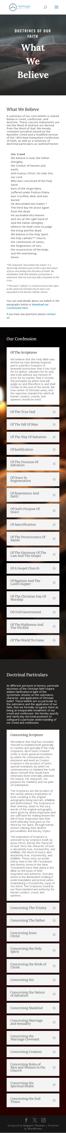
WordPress (35, 1128)
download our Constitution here (28, 306)
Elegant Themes (34, 1125)
